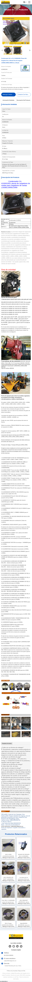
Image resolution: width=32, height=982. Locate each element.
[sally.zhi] (21, 946)
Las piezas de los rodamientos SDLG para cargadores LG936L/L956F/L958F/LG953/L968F (23, 878)
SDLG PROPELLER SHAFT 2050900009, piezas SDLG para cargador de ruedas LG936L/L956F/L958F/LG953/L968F (8, 878)
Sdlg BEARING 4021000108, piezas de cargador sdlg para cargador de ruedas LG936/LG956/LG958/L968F (23, 924)
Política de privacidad (12, 970)
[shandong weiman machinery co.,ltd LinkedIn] (10, 946)
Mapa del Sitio (21, 970)
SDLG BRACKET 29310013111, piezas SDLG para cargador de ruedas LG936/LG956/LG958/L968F (23, 901)
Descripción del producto (23, 100)
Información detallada (8, 100)
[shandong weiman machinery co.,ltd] (5, 2)
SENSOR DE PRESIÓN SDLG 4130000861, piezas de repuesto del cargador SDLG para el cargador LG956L (23, 855)
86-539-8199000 (8, 955)
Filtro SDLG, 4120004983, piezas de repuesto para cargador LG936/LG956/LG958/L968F (8, 901)
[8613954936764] (13, 946)
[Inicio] (16, 938)
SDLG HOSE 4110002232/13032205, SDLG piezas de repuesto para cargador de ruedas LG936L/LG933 (8, 855)
